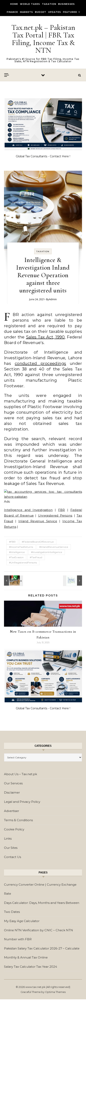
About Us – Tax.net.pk (20, 774)
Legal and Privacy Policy (22, 802)
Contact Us (12, 857)
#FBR (12, 541)
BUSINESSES (66, 4)
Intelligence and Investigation (28, 510)
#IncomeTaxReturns (21, 546)
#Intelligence (17, 552)
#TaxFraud (36, 557)
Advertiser (11, 811)
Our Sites (10, 848)
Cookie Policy (14, 829)
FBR (61, 510)
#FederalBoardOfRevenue (38, 541)
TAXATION (49, 4)
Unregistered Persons (55, 515)
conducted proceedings (40, 363)
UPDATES (54, 12)
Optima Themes (55, 992)
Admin (53, 299)
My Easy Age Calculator (21, 921)
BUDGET (40, 12)
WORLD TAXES (30, 4)
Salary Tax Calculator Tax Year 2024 (30, 967)
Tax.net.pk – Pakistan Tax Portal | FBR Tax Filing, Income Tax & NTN (43, 39)
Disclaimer (12, 792)
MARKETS (26, 12)
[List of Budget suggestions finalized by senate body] (73, 580)
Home (14, 4)
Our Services (13, 783)
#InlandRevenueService (53, 546)
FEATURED (70, 12)
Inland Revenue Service (37, 521)
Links (8, 838)
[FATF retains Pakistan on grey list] (13, 580)
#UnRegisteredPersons (23, 562)
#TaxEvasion (16, 557)
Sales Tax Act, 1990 (45, 337)
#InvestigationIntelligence (46, 552)
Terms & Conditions (18, 820)
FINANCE (12, 12)
